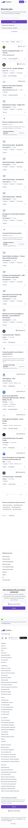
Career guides (4, 680)
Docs (2, 650)
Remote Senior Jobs (6, 507)
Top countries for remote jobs (8, 754)
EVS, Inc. (4, 423)
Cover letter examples (6, 684)
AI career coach (5, 714)
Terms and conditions (6, 657)
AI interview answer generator (8, 784)
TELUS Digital (5, 107)
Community (4, 648)
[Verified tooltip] (13, 55)
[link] (4, 516)
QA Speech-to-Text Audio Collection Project (13, 215)
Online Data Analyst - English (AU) (12, 162)
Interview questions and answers (9, 687)
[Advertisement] (14, 37)
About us (3, 645)
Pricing (2, 739)
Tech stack (18, 73)
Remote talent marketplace (7, 729)
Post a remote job (5, 720)
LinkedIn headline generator (8, 786)
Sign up (14, 608)
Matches (13, 41)
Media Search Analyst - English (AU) (13, 105)
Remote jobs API (5, 767)
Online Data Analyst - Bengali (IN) (12, 145)
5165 (21, 495)
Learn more (21, 133)
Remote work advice (6, 677)
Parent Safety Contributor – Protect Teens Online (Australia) (13, 257)
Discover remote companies (8, 673)
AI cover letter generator (7, 707)
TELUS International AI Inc (8, 90)
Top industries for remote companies (10, 761)
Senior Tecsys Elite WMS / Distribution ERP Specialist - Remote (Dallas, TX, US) (13, 398)
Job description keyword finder (8, 772)
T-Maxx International (7, 55)
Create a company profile (7, 736)
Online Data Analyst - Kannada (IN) (13, 179)
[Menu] (25, 2)
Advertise (3, 741)
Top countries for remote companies (10, 759)
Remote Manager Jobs (16, 507)
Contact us (4, 662)
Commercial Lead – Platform (11, 335)
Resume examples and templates (9, 682)
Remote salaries (5, 747)
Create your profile (5, 668)
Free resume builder (6, 774)
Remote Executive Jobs (17, 509)
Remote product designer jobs (8, 25)
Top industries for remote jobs (8, 756)
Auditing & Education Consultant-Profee (12, 439)
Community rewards (6, 694)
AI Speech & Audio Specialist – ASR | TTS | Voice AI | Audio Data (13, 276)
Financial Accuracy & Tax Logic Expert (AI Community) (12, 295)
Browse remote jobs (6, 670)
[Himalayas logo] (6, 2)
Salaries (5, 73)
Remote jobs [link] (11, 515)
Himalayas (4, 515)
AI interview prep (5, 711)
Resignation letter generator (8, 788)
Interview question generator (8, 727)
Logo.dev (9, 820)
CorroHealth (5, 442)
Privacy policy (4, 660)
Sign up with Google (15, 604)
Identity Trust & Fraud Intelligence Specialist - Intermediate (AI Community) (12, 315)
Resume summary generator (8, 776)
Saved (19, 41)
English (14, 823)
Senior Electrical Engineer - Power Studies (12, 420)
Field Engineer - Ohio (8, 378)
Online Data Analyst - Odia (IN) (11, 197)
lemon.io (4, 70)
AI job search (4, 675)
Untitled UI (19, 819)
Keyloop (4, 337)
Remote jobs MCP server (7, 769)
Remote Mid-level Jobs (18, 505)
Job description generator (7, 722)
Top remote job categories (7, 749)
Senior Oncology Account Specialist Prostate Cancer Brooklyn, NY (13, 458)
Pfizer (3, 461)
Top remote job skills (6, 752)
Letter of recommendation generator (10, 791)
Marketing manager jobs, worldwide (9, 28)
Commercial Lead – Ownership (12, 476)
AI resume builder (5, 704)
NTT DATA (4, 402)
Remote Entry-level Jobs (7, 505)
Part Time (5, 58)
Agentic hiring (4, 734)
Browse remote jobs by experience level (13, 502)
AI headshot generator (6, 709)
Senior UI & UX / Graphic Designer (13, 68)
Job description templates (7, 725)
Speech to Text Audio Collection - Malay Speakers (12, 86)
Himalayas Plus (5, 700)
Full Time (4, 75)
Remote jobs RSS (5, 689)
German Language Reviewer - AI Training (12, 52)
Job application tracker (7, 702)
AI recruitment (4, 732)
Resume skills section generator (9, 781)
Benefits (11, 73)
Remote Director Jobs (7, 509)
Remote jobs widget (6, 691)
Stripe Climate (6, 623)
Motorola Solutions (7, 381)
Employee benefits (5, 655)
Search (14, 21)
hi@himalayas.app (5, 634)
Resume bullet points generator (8, 779)
